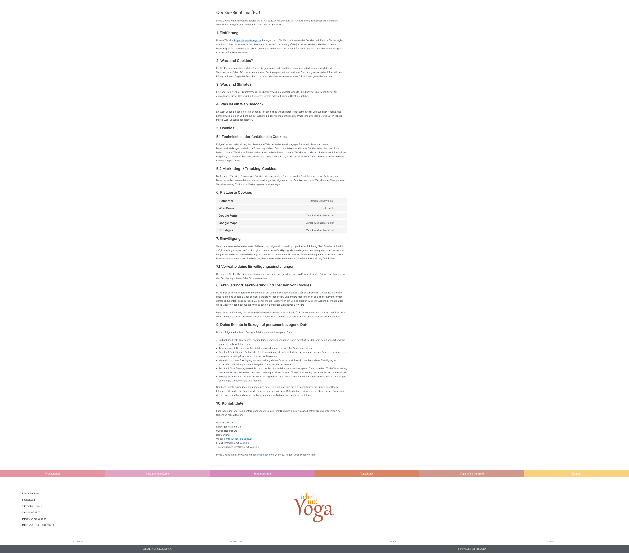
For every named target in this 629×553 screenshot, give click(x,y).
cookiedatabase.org (263, 454)
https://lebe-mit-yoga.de (247, 40)
